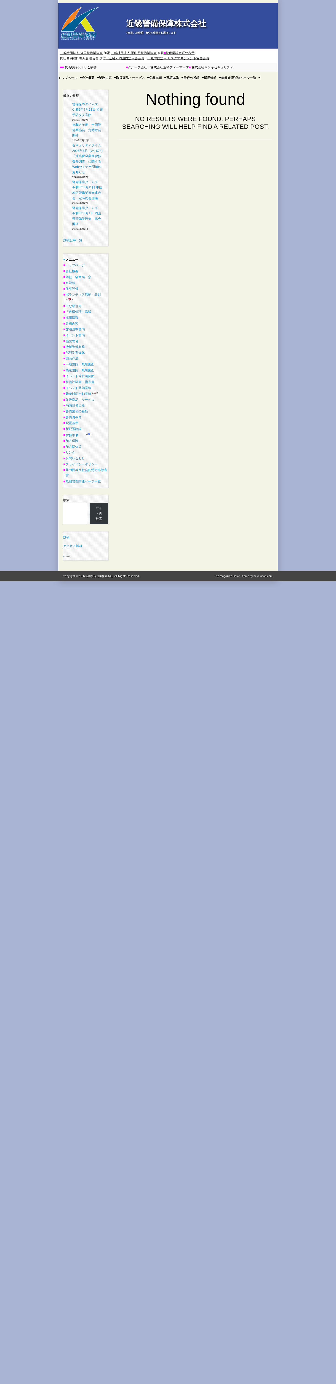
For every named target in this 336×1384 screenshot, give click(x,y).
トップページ (75, 265)
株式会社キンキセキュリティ (212, 67)
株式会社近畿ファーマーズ (169, 67)
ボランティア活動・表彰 (83, 294)
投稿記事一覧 (72, 240)
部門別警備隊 (75, 353)
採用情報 (210, 78)
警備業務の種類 (77, 411)
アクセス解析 (72, 546)
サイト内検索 (99, 513)
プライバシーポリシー (82, 464)
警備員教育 (74, 417)
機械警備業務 (75, 347)
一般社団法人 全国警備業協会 (81, 53)
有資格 (70, 283)
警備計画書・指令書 (80, 382)
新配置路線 (74, 429)
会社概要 (72, 271)
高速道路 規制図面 (80, 370)
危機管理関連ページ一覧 (238, 78)
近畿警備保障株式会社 (166, 23)
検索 (66, 500)
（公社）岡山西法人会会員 (125, 58)
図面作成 (72, 358)
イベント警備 (75, 335)
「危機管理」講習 (78, 312)
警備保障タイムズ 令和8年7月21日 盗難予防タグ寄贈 (87, 109)
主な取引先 (74, 306)
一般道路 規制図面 (80, 364)
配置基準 (172, 78)
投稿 (66, 537)
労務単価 (155, 78)
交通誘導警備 (75, 329)
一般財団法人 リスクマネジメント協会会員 (178, 58)
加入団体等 (74, 446)
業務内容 (105, 78)
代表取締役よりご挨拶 (81, 67)
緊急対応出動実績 (78, 394)
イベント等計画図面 (80, 376)
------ (66, 554)
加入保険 (72, 441)
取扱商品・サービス (130, 78)
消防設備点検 (75, 405)
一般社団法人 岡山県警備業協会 (134, 53)
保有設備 (72, 288)
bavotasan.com (262, 576)
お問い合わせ (75, 458)
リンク (70, 452)
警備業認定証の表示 (179, 53)
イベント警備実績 (78, 388)
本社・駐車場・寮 (78, 277)
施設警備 (72, 341)
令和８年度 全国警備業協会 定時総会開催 (86, 130)
